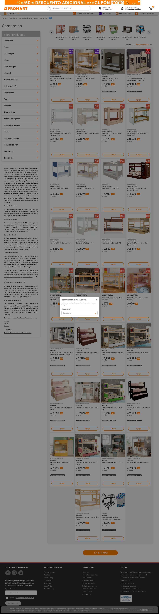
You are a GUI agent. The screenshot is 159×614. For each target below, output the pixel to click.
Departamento (66, 309)
